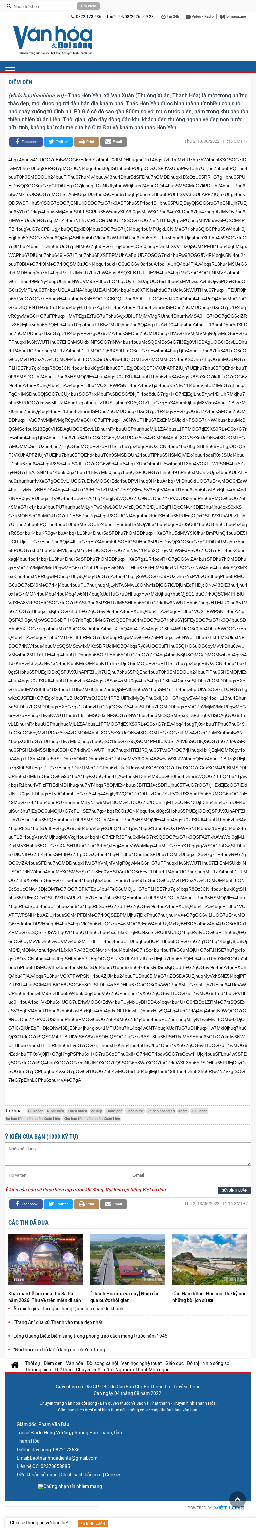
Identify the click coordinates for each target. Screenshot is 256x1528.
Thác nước (135, 1111)
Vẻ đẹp (96, 1111)
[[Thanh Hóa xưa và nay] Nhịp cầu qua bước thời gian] (127, 1260)
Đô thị (193, 1363)
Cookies (113, 1474)
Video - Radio (202, 16)
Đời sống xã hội (102, 1363)
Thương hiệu (38, 1369)
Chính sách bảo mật (81, 1474)
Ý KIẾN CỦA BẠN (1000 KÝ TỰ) (41, 1136)
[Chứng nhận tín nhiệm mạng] (70, 1486)
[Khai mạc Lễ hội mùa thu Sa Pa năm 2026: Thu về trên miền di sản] (45, 1260)
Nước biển (55, 1111)
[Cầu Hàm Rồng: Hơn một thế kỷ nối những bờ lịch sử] (209, 1260)
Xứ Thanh (199, 1111)
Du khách (35, 1111)
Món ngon (159, 1369)
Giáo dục (174, 1363)
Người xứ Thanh (132, 1369)
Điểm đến (20, 82)
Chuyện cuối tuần (94, 1369)
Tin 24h (172, 16)
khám (183, 1111)
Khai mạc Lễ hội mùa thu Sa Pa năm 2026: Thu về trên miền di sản (45, 1297)
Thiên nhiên (77, 1111)
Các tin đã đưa (28, 1222)
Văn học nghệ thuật (141, 1363)
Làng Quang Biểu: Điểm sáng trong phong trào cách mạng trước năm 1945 (90, 1336)
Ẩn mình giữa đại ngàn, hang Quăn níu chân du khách (68, 1308)
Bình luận (95, 1523)
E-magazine (235, 16)
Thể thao (63, 1369)
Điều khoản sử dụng (37, 1474)
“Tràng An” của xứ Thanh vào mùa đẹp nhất (58, 1322)
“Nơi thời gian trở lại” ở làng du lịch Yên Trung (59, 1349)
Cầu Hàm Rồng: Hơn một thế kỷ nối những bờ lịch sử (208, 1297)
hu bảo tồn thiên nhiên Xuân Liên (33, 1119)
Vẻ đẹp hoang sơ (161, 1111)
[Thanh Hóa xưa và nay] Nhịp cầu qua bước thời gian (125, 1297)
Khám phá (114, 1111)
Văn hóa (74, 1363)
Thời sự (32, 1363)
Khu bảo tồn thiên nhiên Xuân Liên (92, 1119)
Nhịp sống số (215, 1363)
